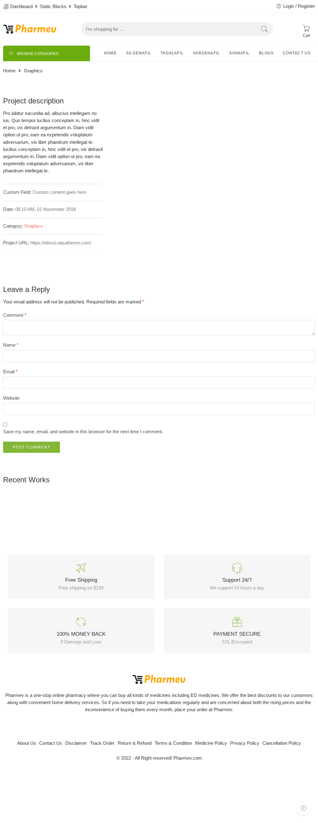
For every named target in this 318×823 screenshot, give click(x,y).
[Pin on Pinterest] (30, 260)
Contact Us (50, 743)
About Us (26, 743)
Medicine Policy (211, 743)
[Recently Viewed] (303, 808)
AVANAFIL (239, 53)
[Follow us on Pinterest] (164, 726)
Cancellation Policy (281, 743)
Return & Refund (135, 743)
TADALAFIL (172, 53)
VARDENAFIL (206, 53)
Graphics (33, 226)
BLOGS (266, 53)
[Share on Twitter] (5, 260)
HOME (110, 53)
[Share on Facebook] (18, 260)
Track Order (102, 743)
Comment (14, 315)
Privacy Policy (244, 743)
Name (11, 345)
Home (9, 71)
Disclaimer (76, 743)
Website (11, 398)
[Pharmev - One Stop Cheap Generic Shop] (30, 29)
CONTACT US (297, 53)
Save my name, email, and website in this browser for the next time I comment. (83, 431)
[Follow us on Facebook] (153, 726)
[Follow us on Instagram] (175, 726)
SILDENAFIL (138, 53)
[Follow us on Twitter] (142, 726)
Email (10, 371)
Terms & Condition (173, 743)
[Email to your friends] (42, 260)
